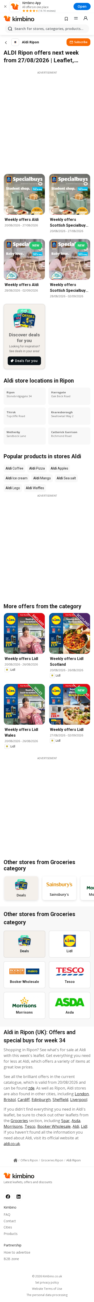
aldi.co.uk (12, 1143)
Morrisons (13, 1126)
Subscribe (80, 42)
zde (31, 1088)
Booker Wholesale (54, 1126)
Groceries (19, 1120)
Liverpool (78, 1099)
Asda (76, 1120)
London (82, 1093)
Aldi (76, 1126)
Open (82, 6)
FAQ (7, 1214)
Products (11, 1233)
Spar (65, 1120)
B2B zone (11, 1258)
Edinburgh (41, 1099)
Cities (8, 1227)
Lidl (84, 1126)
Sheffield (60, 1099)
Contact (10, 1221)
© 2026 (47, 1276)
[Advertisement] (47, 121)
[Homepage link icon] (15, 1160)
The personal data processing (47, 1295)
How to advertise (17, 1252)
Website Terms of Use (47, 1289)
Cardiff (24, 1099)
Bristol (10, 1099)
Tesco (30, 1126)
